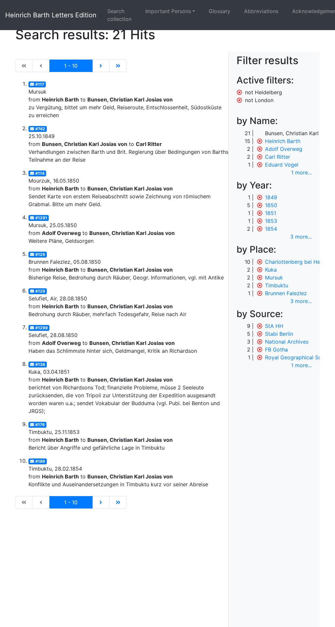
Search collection (119, 15)
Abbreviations (261, 11)
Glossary (219, 11)
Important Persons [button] (168, 11)
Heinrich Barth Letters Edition (51, 15)
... (301, 172)
